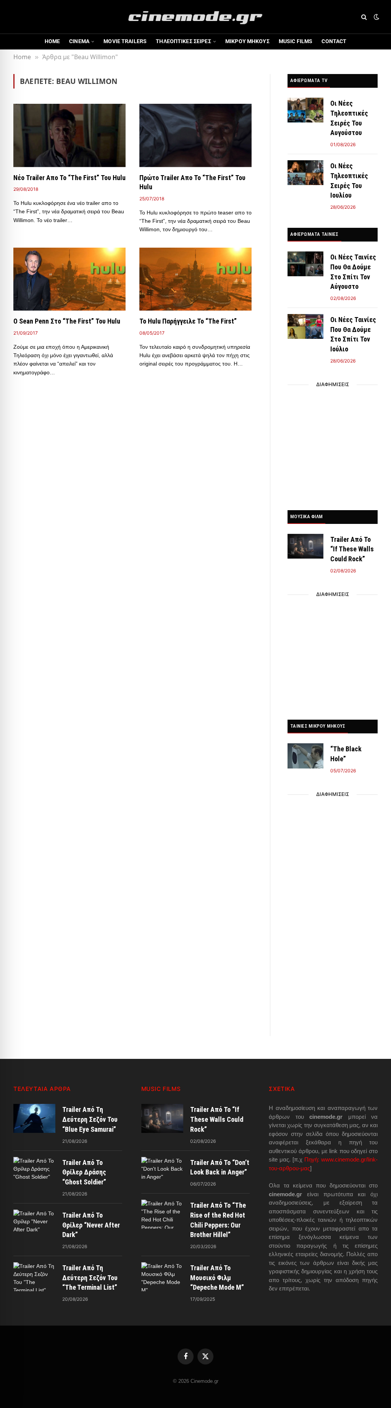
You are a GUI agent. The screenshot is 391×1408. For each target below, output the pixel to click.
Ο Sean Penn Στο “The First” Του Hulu (66, 321)
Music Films (296, 41)
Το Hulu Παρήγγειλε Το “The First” (188, 321)
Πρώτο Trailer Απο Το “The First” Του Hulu (192, 182)
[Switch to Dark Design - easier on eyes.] (376, 17)
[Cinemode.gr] (195, 17)
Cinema (79, 41)
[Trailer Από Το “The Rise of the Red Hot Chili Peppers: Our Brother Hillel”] (162, 1214)
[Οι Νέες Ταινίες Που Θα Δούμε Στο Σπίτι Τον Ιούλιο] (305, 326)
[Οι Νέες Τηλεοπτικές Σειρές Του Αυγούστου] (305, 110)
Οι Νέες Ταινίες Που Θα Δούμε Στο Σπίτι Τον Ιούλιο (353, 334)
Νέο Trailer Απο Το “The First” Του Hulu (69, 178)
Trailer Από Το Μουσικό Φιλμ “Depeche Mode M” (217, 1277)
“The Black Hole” (346, 754)
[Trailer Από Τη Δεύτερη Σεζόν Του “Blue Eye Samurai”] (34, 1118)
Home (52, 41)
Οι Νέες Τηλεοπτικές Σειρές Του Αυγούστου (349, 118)
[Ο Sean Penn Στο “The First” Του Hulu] (69, 279)
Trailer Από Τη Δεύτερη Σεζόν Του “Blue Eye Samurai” (90, 1119)
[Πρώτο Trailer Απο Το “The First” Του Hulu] (195, 135)
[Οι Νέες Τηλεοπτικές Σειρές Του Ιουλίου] (305, 172)
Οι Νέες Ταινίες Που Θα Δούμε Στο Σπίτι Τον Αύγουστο (353, 271)
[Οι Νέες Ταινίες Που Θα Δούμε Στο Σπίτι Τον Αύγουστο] (305, 263)
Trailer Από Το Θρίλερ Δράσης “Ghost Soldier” (84, 1172)
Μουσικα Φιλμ (306, 516)
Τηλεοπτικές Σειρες (183, 41)
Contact (334, 41)
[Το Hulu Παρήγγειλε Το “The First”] (195, 279)
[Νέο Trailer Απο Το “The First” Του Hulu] (69, 135)
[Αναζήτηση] (364, 17)
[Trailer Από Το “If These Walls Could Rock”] (305, 546)
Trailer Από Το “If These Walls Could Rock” (352, 549)
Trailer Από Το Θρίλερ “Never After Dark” (91, 1225)
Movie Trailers (125, 41)
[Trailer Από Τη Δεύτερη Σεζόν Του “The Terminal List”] (34, 1276)
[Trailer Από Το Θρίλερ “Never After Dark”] (34, 1224)
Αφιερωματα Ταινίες (314, 234)
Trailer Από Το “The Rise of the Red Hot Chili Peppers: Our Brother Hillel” (218, 1220)
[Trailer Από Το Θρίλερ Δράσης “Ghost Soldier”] (34, 1171)
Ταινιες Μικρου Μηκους (317, 726)
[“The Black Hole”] (305, 755)
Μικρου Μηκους (247, 41)
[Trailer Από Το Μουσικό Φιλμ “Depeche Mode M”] (162, 1276)
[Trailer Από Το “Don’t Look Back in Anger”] (162, 1171)
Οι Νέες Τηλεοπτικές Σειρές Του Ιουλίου (349, 180)
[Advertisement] (332, 445)
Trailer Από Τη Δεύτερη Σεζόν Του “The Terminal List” (90, 1277)
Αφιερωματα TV (308, 80)
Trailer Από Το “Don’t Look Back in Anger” (219, 1167)
